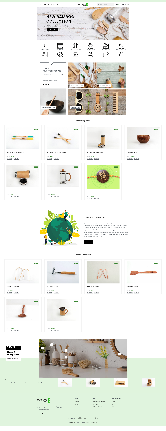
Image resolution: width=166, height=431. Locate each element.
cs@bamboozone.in (59, 406)
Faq (48, 4)
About (44, 4)
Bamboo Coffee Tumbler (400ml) (14, 190)
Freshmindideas (94, 422)
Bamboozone (72, 422)
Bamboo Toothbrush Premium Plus (15, 152)
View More (52, 29)
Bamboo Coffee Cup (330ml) (54, 324)
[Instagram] (46, 84)
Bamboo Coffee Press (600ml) (54, 190)
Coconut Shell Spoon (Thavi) (13, 324)
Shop (58, 4)
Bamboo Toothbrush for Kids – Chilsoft (56, 152)
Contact (53, 4)
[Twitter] (48, 84)
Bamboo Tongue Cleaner (12, 286)
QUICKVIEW (16, 158)
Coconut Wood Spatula (132, 286)
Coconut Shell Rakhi (92, 192)
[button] (9, 159)
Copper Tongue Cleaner (93, 286)
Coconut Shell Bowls (132, 152)
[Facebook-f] (43, 84)
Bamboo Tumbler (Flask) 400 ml (95, 152)
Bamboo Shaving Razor (52, 286)
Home (39, 4)
